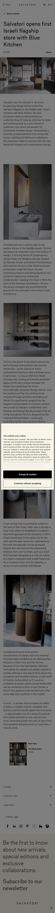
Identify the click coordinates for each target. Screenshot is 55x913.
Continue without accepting (27, 483)
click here (32, 467)
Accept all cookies (28, 474)
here (32, 460)
